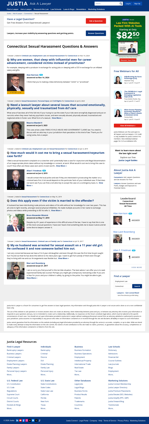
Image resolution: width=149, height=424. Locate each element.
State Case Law (47, 391)
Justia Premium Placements (119, 391)
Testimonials (113, 405)
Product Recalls (80, 394)
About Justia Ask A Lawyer (125, 171)
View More (57, 118)
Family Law (55, 241)
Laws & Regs (68, 9)
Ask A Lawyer (17, 13)
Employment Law (39, 56)
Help (100, 421)
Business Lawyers (14, 353)
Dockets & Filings (14, 405)
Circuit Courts (12, 398)
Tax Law (77, 371)
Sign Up (137, 3)
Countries (78, 405)
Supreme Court (13, 394)
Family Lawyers (13, 367)
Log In (128, 3)
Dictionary (112, 350)
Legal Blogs (79, 387)
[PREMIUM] (15, 82)
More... (9, 374)
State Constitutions (49, 384)
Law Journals (113, 364)
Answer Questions (96, 33)
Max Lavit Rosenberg (124, 231)
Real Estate (79, 367)
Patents (77, 398)
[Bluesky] (33, 420)
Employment (79, 357)
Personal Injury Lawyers (17, 371)
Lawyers (117, 183)
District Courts (13, 401)
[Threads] (30, 420)
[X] (36, 420)
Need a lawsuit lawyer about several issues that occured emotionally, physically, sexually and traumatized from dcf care (56, 106)
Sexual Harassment (57, 56)
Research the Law (41, 9)
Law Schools (56, 9)
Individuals (46, 346)
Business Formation (82, 350)
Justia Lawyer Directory (117, 387)
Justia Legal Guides (128, 160)
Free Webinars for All (126, 71)
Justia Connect (72, 421)
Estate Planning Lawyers (17, 364)
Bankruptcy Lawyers (15, 350)
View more (137, 267)
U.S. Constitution (14, 384)
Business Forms (80, 391)
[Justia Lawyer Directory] (39, 420)
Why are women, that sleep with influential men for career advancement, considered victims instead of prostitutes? (49, 61)
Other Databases (82, 380)
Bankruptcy (45, 350)
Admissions (113, 353)
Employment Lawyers (15, 360)
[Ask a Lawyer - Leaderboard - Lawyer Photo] (117, 220)
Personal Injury (43, 101)
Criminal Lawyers (14, 357)
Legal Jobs (78, 384)
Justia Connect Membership (119, 384)
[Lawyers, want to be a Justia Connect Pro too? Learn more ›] (41, 75)
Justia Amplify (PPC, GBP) (118, 398)
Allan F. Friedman (122, 250)
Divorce (44, 357)
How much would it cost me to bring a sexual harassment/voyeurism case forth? (55, 154)
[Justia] (17, 4)
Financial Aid (113, 357)
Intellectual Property (82, 360)
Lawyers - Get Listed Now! (128, 293)
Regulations (12, 391)
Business (78, 346)
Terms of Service (110, 421)
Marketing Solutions (96, 9)
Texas (43, 405)
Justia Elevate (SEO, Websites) (120, 394)
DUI (42, 360)
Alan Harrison (120, 213)
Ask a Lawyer (26, 9)
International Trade (82, 364)
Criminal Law (27, 56)
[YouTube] (20, 420)
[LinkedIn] (17, 420)
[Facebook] (23, 420)
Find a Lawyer (12, 9)
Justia (9, 13)
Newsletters (81, 9)
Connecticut (28, 13)
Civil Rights (57, 101)
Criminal (44, 353)
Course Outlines (115, 360)
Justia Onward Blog (116, 401)
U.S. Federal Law (15, 380)
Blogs (110, 367)
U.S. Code (10, 387)
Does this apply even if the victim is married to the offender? (52, 200)
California (45, 394)
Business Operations (83, 353)
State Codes (45, 387)
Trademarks (79, 401)
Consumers (118, 177)
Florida (43, 398)
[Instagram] (26, 420)
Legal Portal (83, 421)
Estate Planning (47, 364)
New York (45, 401)
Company (93, 421)
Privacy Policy (123, 421)
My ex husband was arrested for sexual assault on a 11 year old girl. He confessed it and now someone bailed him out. (55, 246)
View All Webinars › (128, 125)
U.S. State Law (47, 380)
